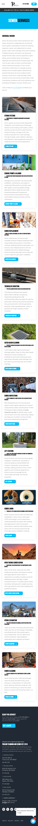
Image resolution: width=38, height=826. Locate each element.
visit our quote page (8, 719)
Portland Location (8, 766)
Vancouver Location (8, 755)
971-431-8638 (26, 4)
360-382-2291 (6, 762)
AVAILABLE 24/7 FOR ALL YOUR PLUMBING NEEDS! (19, 10)
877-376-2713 (5, 794)
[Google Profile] (3, 809)
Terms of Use (4, 820)
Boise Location (7, 787)
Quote (34, 4)
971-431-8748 (5, 773)
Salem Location (7, 776)
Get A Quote (7, 725)
